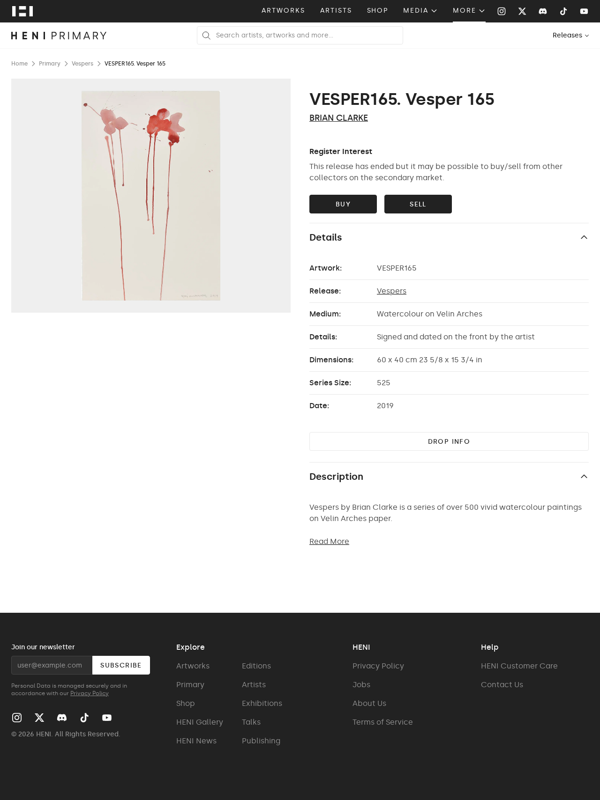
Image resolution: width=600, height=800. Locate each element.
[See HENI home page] (22, 11)
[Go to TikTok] (563, 11)
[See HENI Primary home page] (59, 35)
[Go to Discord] (543, 11)
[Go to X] (522, 11)
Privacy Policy (89, 693)
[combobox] (571, 35)
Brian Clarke (338, 118)
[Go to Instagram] (501, 11)
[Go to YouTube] (584, 11)
